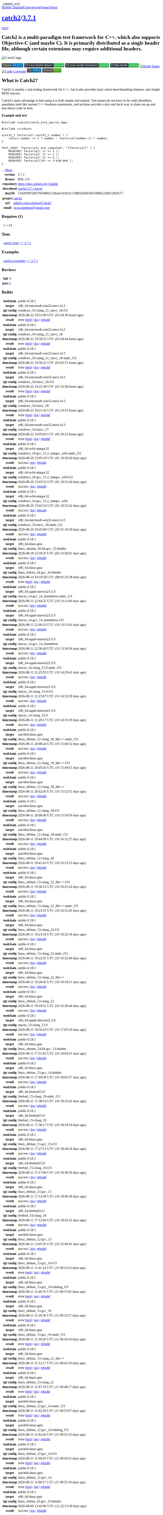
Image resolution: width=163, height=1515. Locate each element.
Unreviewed (31, 7)
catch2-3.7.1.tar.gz (30, 188)
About (53, 7)
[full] (5, 28)
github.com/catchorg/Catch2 (32, 203)
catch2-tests (11, 243)
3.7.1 (29, 17)
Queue (44, 7)
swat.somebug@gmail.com (31, 207)
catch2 (11, 17)
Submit (18, 7)
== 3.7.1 (25, 243)
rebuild (45, 320)
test (28, 320)
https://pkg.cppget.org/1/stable (38, 184)
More (8, 170)
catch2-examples (14, 261)
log (36, 320)
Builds (6, 7)
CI (12, 7)
